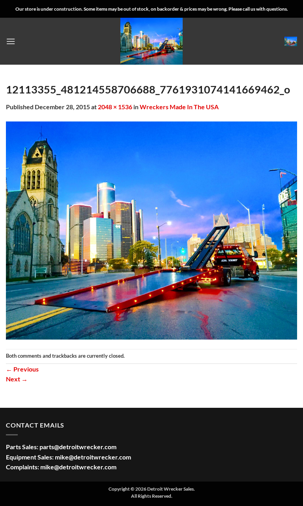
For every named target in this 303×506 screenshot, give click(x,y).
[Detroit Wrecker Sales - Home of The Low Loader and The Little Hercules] (151, 41)
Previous (22, 369)
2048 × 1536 (115, 106)
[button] (10, 41)
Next (17, 379)
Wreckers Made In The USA (179, 106)
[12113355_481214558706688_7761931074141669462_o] (151, 229)
